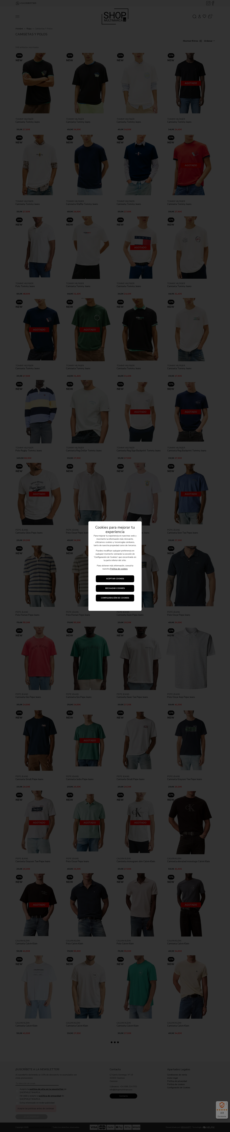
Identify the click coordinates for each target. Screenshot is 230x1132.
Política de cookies (119, 568)
